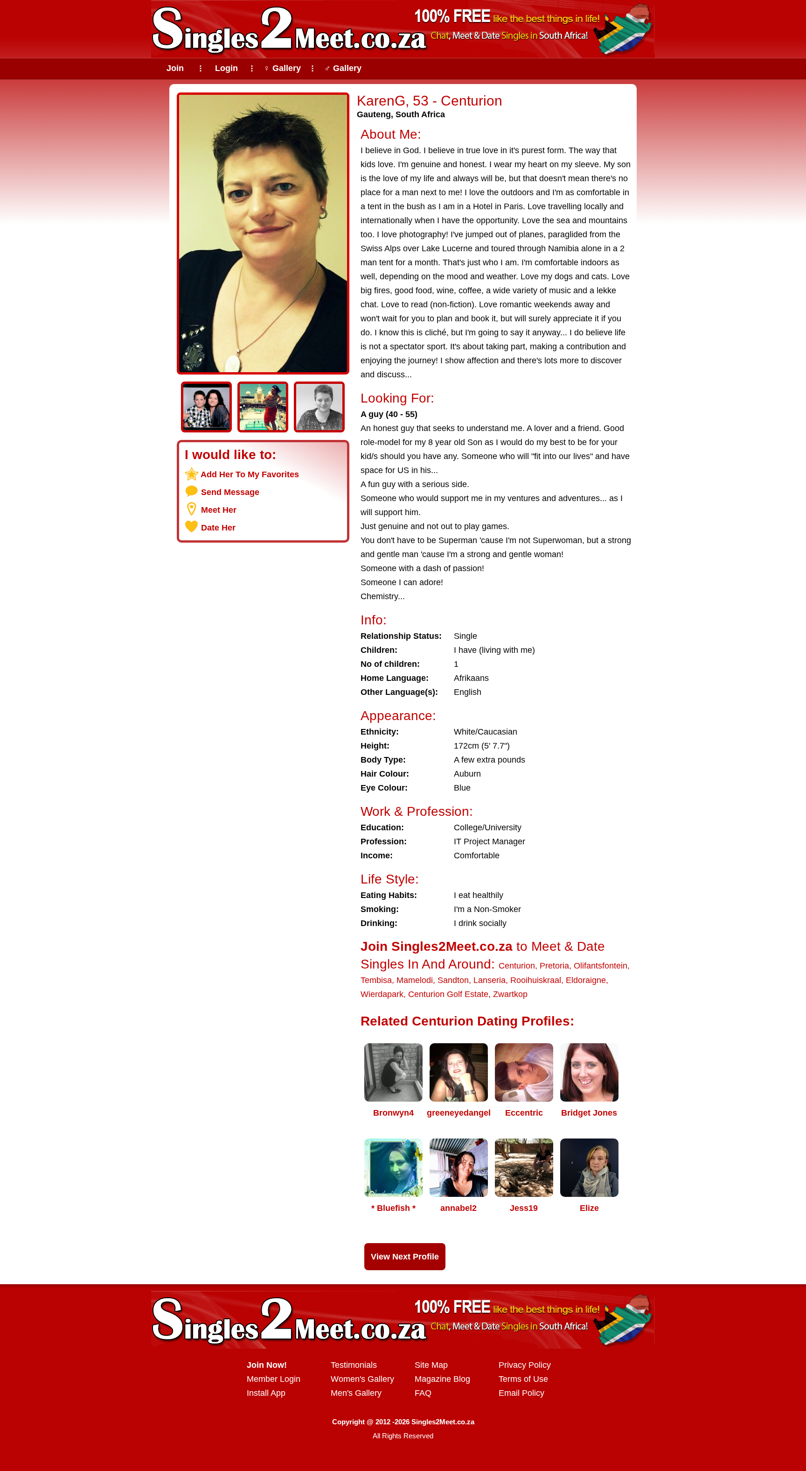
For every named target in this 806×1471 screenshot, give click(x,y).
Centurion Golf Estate (448, 994)
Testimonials (354, 1365)
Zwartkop (510, 994)
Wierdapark (382, 994)
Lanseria (489, 980)
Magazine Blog (442, 1379)
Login (226, 68)
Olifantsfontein (600, 965)
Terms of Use (523, 1379)
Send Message (230, 492)
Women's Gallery (362, 1379)
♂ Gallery (342, 68)
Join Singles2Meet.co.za (437, 946)
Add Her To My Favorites (250, 474)
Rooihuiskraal (535, 980)
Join (175, 68)
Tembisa (376, 980)
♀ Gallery (282, 68)
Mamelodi (414, 980)
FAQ (423, 1393)
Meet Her (218, 510)
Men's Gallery (356, 1393)
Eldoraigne (586, 980)
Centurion (517, 965)
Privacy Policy (525, 1365)
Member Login (273, 1379)
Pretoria (554, 965)
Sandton (453, 980)
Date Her (218, 527)
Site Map (431, 1365)
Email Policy (521, 1393)
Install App (266, 1393)
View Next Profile (405, 1256)
